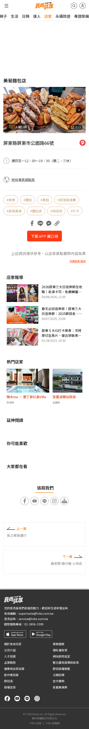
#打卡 (75, 210)
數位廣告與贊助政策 (66, 662)
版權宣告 (10, 687)
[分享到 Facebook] (32, 223)
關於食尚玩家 (13, 644)
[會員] (82, 6)
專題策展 (81, 16)
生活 (14, 16)
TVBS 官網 (35, 723)
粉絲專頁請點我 (23, 179)
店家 (48, 16)
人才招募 (10, 656)
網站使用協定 (61, 656)
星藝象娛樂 (60, 687)
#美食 (10, 199)
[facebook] (7, 698)
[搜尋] (74, 6)
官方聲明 (58, 681)
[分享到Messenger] (49, 223)
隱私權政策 (60, 650)
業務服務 (58, 644)
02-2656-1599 (33, 624)
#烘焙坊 (56, 210)
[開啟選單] (6, 6)
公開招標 (58, 675)
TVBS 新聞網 (53, 723)
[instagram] (37, 698)
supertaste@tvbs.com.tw (36, 613)
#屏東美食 (14, 210)
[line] (27, 698)
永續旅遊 (62, 16)
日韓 (25, 16)
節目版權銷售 (61, 669)
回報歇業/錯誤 (78, 261)
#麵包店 (36, 210)
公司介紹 (10, 650)
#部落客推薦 (66, 199)
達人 (37, 16)
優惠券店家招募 (14, 669)
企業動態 (10, 662)
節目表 (8, 681)
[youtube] (17, 698)
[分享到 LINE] (40, 223)
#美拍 (44, 199)
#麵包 (27, 199)
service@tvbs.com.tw (33, 619)
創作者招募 (11, 675)
